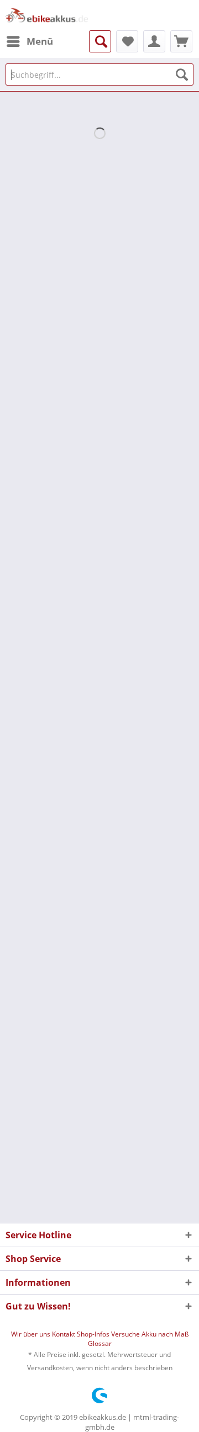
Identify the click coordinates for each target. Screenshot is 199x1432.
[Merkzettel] (127, 41)
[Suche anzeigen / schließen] (100, 41)
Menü (40, 41)
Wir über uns (31, 1334)
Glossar (100, 1343)
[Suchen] (181, 74)
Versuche (126, 1334)
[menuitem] (29, 41)
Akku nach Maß (165, 1334)
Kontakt (64, 1334)
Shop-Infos (94, 1334)
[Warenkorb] (181, 41)
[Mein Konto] (154, 41)
